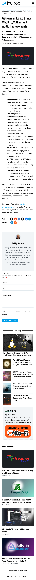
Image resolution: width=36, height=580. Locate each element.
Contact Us (25, 576)
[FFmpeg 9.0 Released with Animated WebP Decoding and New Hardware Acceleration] (18, 488)
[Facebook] (18, 219)
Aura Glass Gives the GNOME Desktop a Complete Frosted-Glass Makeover (23, 386)
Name (5, 283)
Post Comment (10, 320)
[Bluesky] (26, 219)
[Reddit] (15, 219)
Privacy (9, 576)
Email (4, 289)
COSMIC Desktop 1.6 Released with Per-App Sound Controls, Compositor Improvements (23, 374)
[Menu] (33, 3)
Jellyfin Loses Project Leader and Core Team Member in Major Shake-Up (16, 559)
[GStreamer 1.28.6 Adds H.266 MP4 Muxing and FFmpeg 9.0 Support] (18, 459)
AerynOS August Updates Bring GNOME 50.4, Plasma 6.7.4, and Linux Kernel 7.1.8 (22, 362)
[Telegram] (29, 219)
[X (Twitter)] (11, 219)
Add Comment (7, 295)
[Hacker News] (15, 222)
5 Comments (14, 563)
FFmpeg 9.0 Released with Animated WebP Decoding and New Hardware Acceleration (17, 501)
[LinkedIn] (11, 222)
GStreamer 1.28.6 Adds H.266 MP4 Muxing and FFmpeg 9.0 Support (17, 471)
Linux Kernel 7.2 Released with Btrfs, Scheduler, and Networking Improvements (17, 354)
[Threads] (22, 219)
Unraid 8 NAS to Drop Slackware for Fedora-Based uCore (22, 398)
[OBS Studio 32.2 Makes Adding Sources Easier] (18, 517)
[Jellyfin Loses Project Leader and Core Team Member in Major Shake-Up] (18, 547)
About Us (17, 576)
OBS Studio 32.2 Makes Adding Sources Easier (16, 530)
